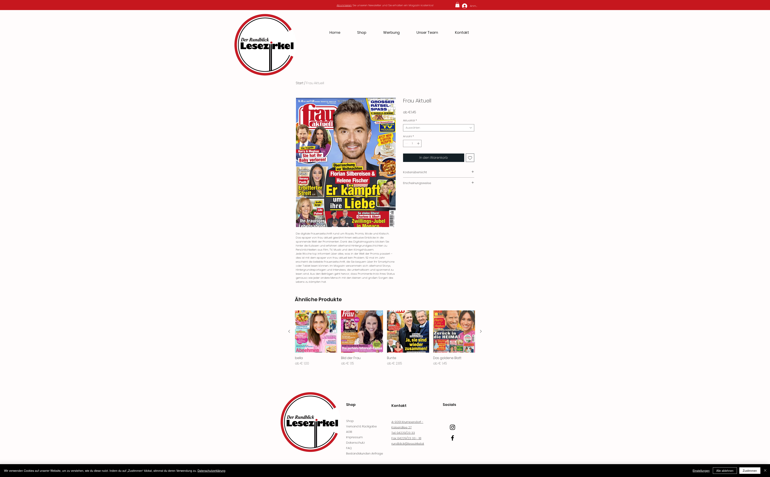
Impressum (354, 437)
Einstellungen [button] (701, 471)
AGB (349, 432)
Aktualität (410, 120)
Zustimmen (750, 471)
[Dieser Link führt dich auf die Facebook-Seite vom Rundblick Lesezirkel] (452, 437)
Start (299, 83)
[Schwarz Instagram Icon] (452, 427)
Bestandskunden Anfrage (364, 453)
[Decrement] (406, 143)
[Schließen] (765, 470)
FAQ (349, 448)
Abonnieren (344, 5)
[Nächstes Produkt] (480, 331)
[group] (385, 338)
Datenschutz (355, 442)
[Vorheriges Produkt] (289, 331)
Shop (350, 421)
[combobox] (438, 127)
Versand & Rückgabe (361, 426)
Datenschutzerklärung (211, 471)
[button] (457, 4)
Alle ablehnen (725, 471)
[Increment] (418, 143)
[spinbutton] (412, 143)
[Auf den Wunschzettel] (470, 158)
